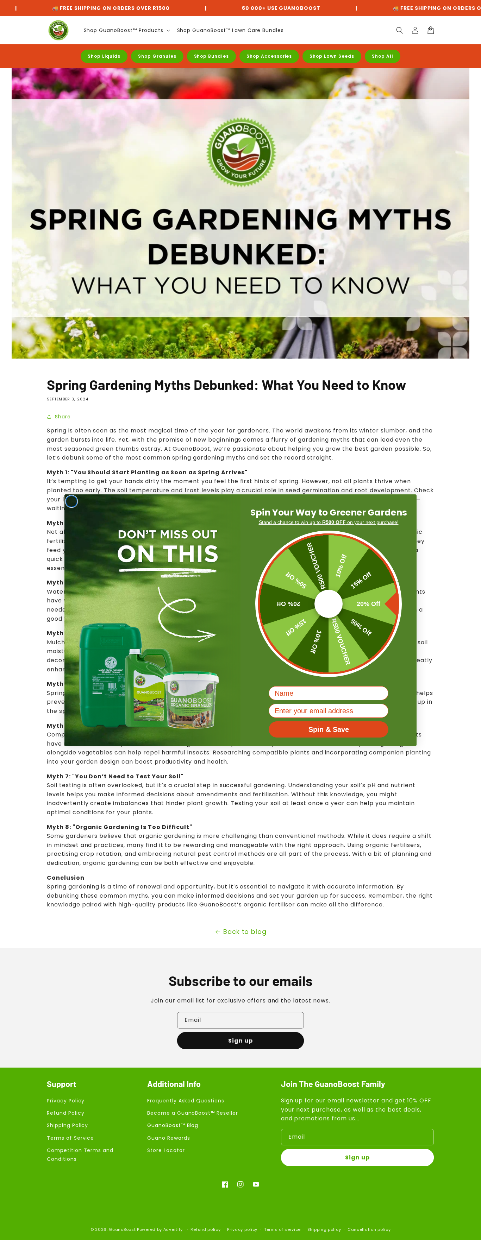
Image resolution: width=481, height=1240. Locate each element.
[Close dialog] (71, 501)
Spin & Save (328, 729)
